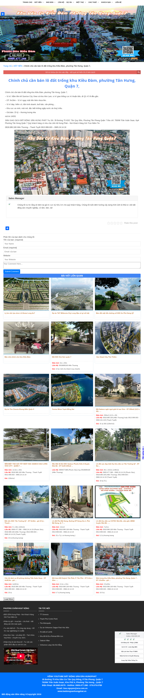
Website (6, 256)
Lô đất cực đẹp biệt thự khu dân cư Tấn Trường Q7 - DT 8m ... (117, 465)
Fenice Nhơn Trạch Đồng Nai (63, 409)
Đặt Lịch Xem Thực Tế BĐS (129, 651)
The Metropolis (45, 623)
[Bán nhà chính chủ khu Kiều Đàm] (26, 338)
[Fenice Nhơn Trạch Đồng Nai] (72, 390)
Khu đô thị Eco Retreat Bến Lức (51, 636)
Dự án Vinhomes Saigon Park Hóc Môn (54, 627)
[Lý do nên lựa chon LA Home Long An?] (26, 294)
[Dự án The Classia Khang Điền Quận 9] (26, 390)
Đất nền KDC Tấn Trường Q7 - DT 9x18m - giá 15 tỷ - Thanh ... (25, 522)
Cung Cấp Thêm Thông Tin (129, 660)
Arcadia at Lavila (46, 632)
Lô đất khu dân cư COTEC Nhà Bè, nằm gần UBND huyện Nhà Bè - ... (115, 522)
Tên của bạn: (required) (13, 240)
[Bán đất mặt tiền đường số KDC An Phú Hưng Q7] (118, 294)
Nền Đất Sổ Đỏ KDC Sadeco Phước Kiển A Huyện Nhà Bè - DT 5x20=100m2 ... (71, 465)
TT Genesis (44, 614)
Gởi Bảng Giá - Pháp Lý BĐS (129, 642)
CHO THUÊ (92, 2)
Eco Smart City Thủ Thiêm (106, 357)
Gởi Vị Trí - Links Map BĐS (129, 647)
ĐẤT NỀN (38, 2)
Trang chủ (27, 2)
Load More (8, 599)
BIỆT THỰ (80, 2)
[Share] (2, 14)
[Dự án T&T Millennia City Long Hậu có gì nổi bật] (72, 294)
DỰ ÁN (69, 2)
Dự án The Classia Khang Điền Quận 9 (19, 409)
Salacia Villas (45, 640)
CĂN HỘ (61, 2)
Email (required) (10, 248)
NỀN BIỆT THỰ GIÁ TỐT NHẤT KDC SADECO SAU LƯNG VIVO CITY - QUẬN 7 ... (26, 465)
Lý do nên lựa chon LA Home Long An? (20, 313)
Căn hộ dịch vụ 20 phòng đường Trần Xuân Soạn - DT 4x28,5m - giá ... (25, 579)
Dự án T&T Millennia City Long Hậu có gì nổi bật (70, 313)
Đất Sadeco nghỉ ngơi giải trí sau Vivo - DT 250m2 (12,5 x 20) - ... (118, 410)
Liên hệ (118, 2)
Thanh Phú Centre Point (48, 619)
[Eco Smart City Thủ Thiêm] (118, 338)
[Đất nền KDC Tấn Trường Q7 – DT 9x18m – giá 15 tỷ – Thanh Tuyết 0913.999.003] (26, 502)
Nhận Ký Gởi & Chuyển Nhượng (129, 656)
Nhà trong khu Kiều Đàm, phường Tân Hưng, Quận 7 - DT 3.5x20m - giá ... (117, 579)
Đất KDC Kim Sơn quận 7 (61, 357)
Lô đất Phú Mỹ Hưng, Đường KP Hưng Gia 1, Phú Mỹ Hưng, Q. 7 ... (71, 522)
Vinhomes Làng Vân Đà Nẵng (51, 645)
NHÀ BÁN (49, 2)
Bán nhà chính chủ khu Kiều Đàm (17, 357)
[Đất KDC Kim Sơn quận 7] (72, 338)
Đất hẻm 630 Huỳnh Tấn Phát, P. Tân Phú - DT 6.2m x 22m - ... (72, 579)
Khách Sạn (106, 2)
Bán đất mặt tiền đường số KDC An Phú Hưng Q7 (115, 313)
